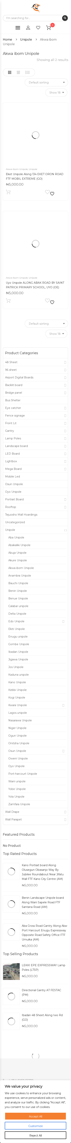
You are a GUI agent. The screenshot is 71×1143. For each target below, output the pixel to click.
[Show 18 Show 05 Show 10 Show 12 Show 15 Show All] (56, 92)
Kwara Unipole (17, 705)
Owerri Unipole (18, 758)
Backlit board (13, 385)
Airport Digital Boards (19, 377)
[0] (51, 28)
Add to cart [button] (8, 193)
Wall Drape (12, 812)
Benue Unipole (18, 598)
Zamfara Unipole (19, 804)
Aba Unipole (16, 537)
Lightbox (11, 461)
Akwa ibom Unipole (17, 169)
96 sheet (11, 370)
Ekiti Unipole (16, 629)
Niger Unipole (17, 728)
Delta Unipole (17, 613)
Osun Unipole (14, 484)
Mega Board (13, 469)
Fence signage (15, 415)
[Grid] (10, 72)
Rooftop (10, 507)
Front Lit (10, 423)
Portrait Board (14, 499)
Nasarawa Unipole (20, 720)
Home (7, 39)
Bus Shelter (12, 400)
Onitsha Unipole (18, 743)
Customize (35, 1126)
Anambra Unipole (19, 575)
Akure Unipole (17, 560)
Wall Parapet (13, 819)
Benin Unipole (17, 591)
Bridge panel (13, 392)
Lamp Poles (13, 438)
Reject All (35, 1135)
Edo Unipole (16, 621)
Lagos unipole (17, 712)
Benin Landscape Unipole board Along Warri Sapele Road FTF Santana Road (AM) (43, 902)
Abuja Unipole (17, 552)
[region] (35, 1111)
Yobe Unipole (17, 789)
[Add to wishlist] (50, 193)
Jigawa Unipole (18, 659)
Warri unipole (17, 781)
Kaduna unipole (18, 674)
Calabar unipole (18, 606)
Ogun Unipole (17, 735)
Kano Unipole (17, 682)
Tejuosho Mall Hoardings (21, 514)
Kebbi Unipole (17, 690)
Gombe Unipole (18, 644)
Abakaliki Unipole (19, 545)
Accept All (35, 1116)
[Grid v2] (18, 72)
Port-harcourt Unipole (22, 773)
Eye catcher (13, 408)
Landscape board (16, 446)
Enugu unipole (18, 636)
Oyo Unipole (13, 491)
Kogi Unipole (16, 697)
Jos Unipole (15, 667)
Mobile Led (12, 476)
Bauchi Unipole (18, 583)
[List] (27, 72)
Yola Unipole (16, 796)
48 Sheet (11, 362)
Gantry (9, 431)
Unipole (26, 39)
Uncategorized (15, 522)
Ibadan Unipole (18, 652)
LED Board (12, 453)
